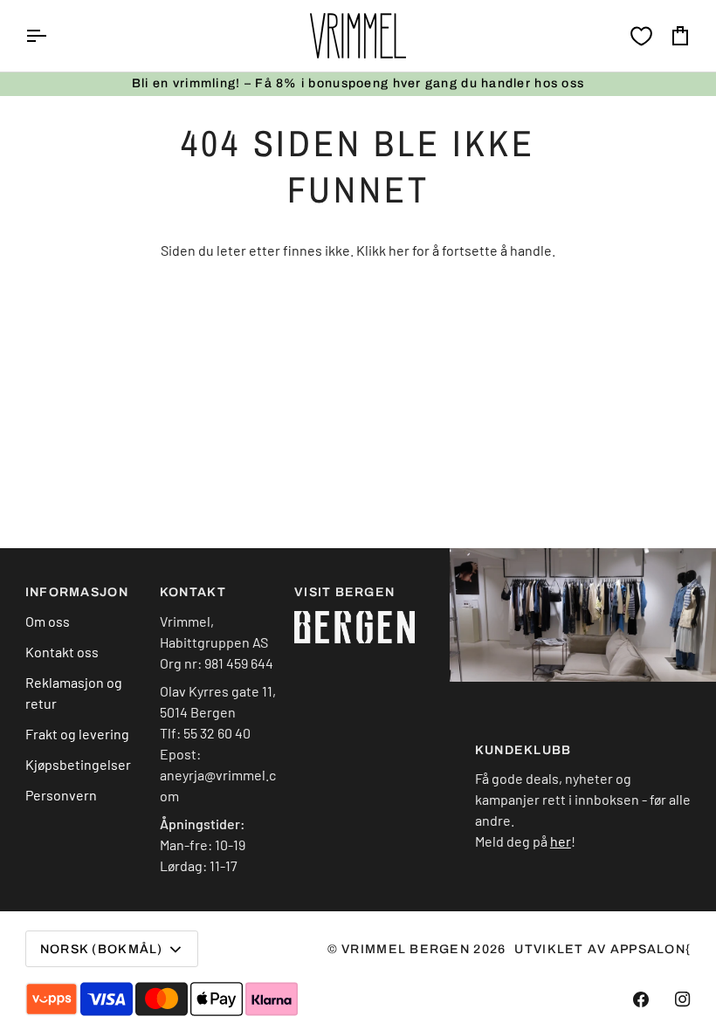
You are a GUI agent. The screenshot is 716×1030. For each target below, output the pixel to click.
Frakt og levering (77, 733)
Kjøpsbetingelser (78, 764)
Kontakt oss (62, 651)
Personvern (61, 794)
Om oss (47, 621)
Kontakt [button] (193, 592)
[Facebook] (641, 999)
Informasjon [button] (76, 592)
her (399, 250)
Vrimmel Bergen (405, 949)
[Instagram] (683, 999)
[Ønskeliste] (641, 36)
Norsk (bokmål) (101, 949)
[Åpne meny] (51, 36)
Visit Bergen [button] (344, 592)
